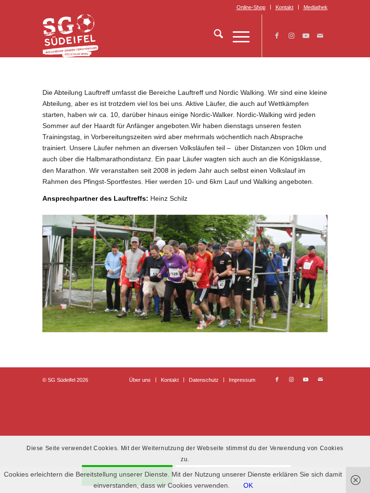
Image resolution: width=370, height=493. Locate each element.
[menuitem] (251, 7)
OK (248, 485)
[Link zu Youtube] (306, 35)
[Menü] (236, 35)
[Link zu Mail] (320, 35)
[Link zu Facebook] (277, 35)
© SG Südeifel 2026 (65, 380)
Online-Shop (251, 7)
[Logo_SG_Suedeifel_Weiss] (70, 35)
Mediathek (316, 7)
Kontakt (284, 7)
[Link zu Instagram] (291, 35)
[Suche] (213, 35)
